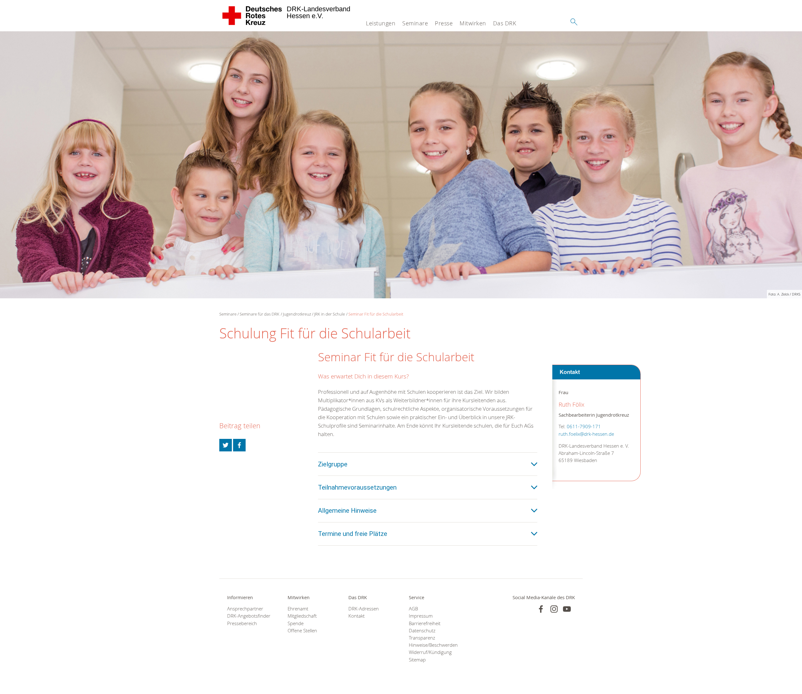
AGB (413, 609)
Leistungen (380, 23)
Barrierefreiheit (424, 623)
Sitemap (417, 660)
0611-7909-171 (584, 426)
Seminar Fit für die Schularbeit (375, 314)
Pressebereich (242, 623)
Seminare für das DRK (259, 314)
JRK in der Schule (329, 314)
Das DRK (504, 23)
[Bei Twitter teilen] (225, 445)
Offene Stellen (302, 631)
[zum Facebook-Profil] (541, 609)
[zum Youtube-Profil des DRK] (567, 609)
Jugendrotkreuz (297, 314)
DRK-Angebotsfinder (248, 616)
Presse (444, 23)
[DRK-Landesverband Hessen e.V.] (252, 15)
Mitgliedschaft (302, 616)
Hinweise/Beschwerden (431, 645)
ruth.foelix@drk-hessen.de (586, 434)
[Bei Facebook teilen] (239, 445)
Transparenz (422, 638)
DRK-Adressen (363, 609)
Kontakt (356, 616)
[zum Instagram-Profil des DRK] (554, 609)
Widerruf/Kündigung (430, 652)
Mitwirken (473, 23)
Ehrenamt (298, 609)
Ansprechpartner (245, 609)
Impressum (421, 616)
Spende (296, 623)
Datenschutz (422, 631)
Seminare (415, 23)
